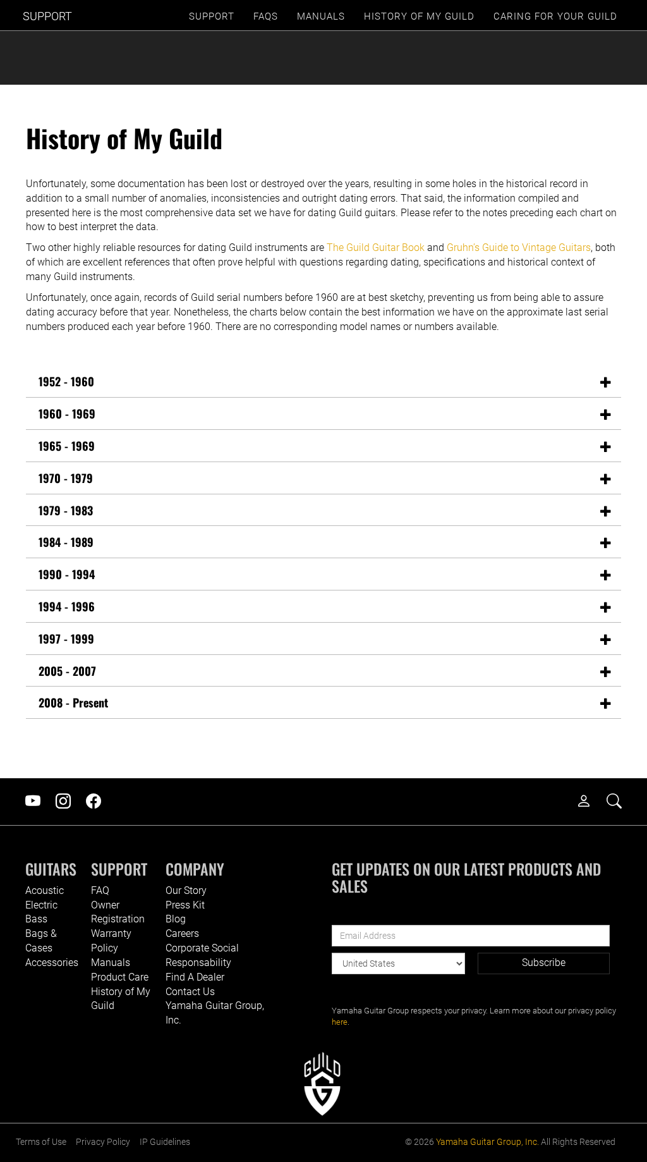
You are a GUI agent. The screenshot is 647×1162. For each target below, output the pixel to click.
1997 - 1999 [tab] (66, 638)
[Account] (590, 801)
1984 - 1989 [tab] (66, 542)
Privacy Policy (103, 1142)
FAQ (100, 890)
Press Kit (185, 905)
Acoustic (44, 890)
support (211, 16)
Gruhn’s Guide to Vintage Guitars (519, 248)
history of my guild (419, 16)
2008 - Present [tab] (73, 702)
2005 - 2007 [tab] (67, 671)
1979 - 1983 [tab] (66, 510)
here (340, 1022)
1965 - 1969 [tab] (67, 445)
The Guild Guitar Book (376, 248)
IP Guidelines (165, 1142)
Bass (36, 919)
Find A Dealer (195, 977)
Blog (176, 919)
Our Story (186, 890)
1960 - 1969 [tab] (67, 413)
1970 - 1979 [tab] (66, 478)
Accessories (51, 963)
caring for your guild (555, 16)
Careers (182, 933)
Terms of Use (41, 1142)
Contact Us (190, 992)
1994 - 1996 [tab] (67, 606)
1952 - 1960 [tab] (66, 381)
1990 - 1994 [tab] (67, 574)
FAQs (265, 16)
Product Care (119, 977)
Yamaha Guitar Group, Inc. (487, 1142)
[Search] (620, 801)
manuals (321, 16)
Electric (41, 905)
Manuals (110, 963)
